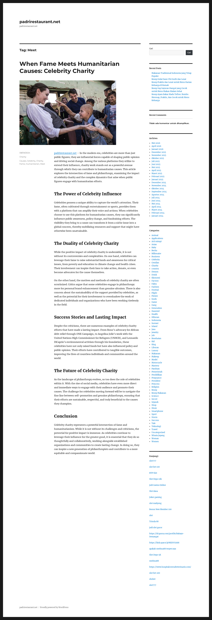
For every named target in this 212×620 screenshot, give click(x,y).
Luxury (155, 350)
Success (155, 420)
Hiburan (155, 317)
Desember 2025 (159, 152)
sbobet (152, 579)
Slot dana (153, 491)
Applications (157, 238)
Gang (154, 305)
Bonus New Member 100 (160, 509)
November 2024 (159, 185)
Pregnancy (156, 378)
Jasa (153, 329)
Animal (155, 235)
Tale (153, 423)
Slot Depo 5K (155, 555)
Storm (154, 417)
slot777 (152, 461)
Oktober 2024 (158, 188)
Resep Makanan (159, 393)
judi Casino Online (157, 485)
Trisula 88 (153, 521)
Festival (155, 290)
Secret (154, 399)
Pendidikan (157, 375)
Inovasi (155, 323)
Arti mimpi (157, 241)
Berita (154, 250)
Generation (157, 308)
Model (154, 359)
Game (154, 302)
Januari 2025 (157, 179)
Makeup (155, 356)
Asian (154, 244)
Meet (42, 164)
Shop (154, 405)
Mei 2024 (156, 204)
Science (155, 396)
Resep (154, 390)
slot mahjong (155, 503)
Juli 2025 (156, 161)
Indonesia (156, 320)
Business (156, 256)
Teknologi (156, 426)
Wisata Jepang (158, 435)
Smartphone (157, 411)
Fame (22, 164)
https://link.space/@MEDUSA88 (164, 542)
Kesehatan (156, 338)
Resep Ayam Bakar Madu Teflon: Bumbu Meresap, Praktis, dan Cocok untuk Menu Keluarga (170, 97)
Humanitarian (32, 164)
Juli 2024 (156, 197)
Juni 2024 (156, 200)
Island (154, 326)
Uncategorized (158, 432)
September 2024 (159, 191)
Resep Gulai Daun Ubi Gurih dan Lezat (169, 79)
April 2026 (156, 146)
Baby (154, 247)
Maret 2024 (157, 210)
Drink (154, 275)
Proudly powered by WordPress (54, 607)
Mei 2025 (156, 167)
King (154, 344)
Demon (155, 272)
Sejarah (155, 402)
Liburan (155, 347)
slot (151, 515)
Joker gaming (155, 497)
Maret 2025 (157, 173)
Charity (22, 157)
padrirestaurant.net (39, 21)
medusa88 (154, 561)
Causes (22, 161)
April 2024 (156, 207)
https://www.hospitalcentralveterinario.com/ (170, 567)
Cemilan (155, 262)
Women (155, 441)
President (156, 381)
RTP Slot (153, 473)
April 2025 (156, 170)
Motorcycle (157, 362)
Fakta (154, 284)
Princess (156, 384)
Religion (155, 387)
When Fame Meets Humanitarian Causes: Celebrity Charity (69, 67)
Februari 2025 (158, 176)
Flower (155, 296)
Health (155, 314)
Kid (153, 341)
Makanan (156, 353)
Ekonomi (156, 278)
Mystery (155, 365)
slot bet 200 (154, 573)
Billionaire (156, 253)
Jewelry (155, 332)
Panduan (156, 369)
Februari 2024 (158, 213)
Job (153, 335)
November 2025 (159, 155)
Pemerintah (157, 372)
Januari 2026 (157, 149)
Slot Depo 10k (155, 479)
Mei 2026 (156, 143)
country (155, 268)
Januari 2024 (157, 216)
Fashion (155, 287)
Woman (155, 438)
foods (154, 299)
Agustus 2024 (158, 194)
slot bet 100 (154, 467)
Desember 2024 (159, 182)
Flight (154, 293)
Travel (154, 429)
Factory (155, 281)
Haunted (156, 311)
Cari (151, 48)
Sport (154, 414)
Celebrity (31, 161)
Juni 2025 (156, 164)
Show (154, 408)
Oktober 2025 (158, 158)
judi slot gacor (155, 527)
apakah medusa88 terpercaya (162, 549)
